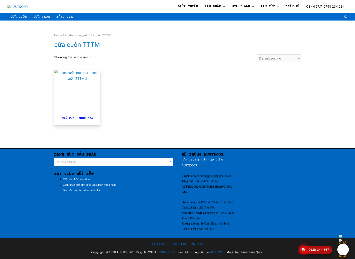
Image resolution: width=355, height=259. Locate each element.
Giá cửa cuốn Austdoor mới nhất (82, 190)
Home (58, 35)
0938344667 (166, 252)
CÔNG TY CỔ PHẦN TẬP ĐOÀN (202, 160)
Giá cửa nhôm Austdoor (77, 179)
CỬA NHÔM (179, 244)
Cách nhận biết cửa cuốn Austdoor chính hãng (89, 184)
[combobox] (113, 162)
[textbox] (114, 162)
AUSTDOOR (189, 165)
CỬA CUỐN (160, 244)
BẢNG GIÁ (196, 244)
